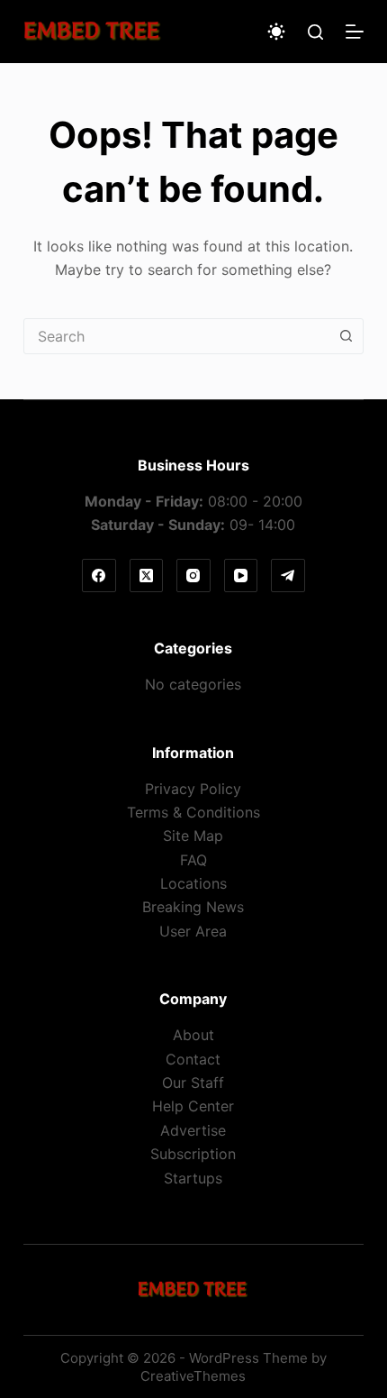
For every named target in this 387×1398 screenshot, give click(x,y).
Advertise (193, 1130)
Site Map (193, 836)
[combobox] (176, 336)
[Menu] (355, 32)
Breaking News (193, 907)
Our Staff (193, 1083)
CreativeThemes (193, 1375)
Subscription (193, 1154)
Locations (193, 883)
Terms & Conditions (193, 812)
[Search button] (345, 336)
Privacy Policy (193, 789)
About (193, 1035)
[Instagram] (193, 576)
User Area (193, 931)
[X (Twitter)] (147, 576)
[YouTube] (241, 576)
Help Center (193, 1106)
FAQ (193, 860)
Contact (193, 1059)
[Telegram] (288, 576)
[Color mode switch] (276, 32)
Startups (193, 1178)
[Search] (315, 32)
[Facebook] (99, 576)
